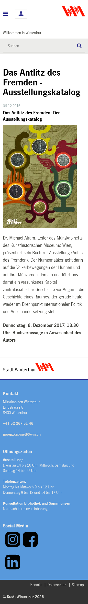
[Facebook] (30, 546)
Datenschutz (56, 585)
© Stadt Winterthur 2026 (23, 597)
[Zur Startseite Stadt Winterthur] (28, 370)
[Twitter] (4, 568)
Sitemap (78, 585)
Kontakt (36, 585)
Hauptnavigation (6, 14)
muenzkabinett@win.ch (22, 434)
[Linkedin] (13, 568)
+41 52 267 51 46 (18, 423)
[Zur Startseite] (65, 11)
